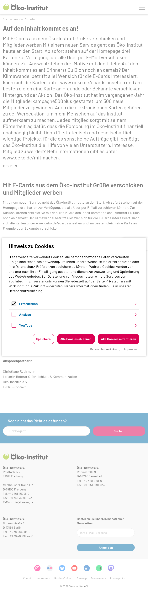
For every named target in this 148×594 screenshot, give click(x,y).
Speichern (43, 339)
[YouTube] (14, 326)
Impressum (131, 349)
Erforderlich (28, 304)
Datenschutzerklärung (26, 291)
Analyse (25, 314)
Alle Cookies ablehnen (76, 339)
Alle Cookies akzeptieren (118, 339)
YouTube (25, 325)
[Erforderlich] (14, 305)
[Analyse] (14, 315)
